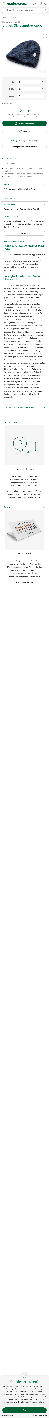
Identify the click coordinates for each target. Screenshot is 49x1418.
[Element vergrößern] (44, 71)
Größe (11, 89)
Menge (11, 96)
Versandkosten (35, 114)
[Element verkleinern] (40, 71)
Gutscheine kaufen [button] (24, 582)
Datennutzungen (35, 1389)
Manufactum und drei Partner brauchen (17, 1386)
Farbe (12, 82)
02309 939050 (30, 494)
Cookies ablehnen (8, 1416)
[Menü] (3, 3)
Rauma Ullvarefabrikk (29, 209)
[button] (45, 36)
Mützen (16, 17)
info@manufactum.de (30, 497)
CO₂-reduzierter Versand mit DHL (24, 117)
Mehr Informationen (40, 1416)
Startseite (6, 17)
